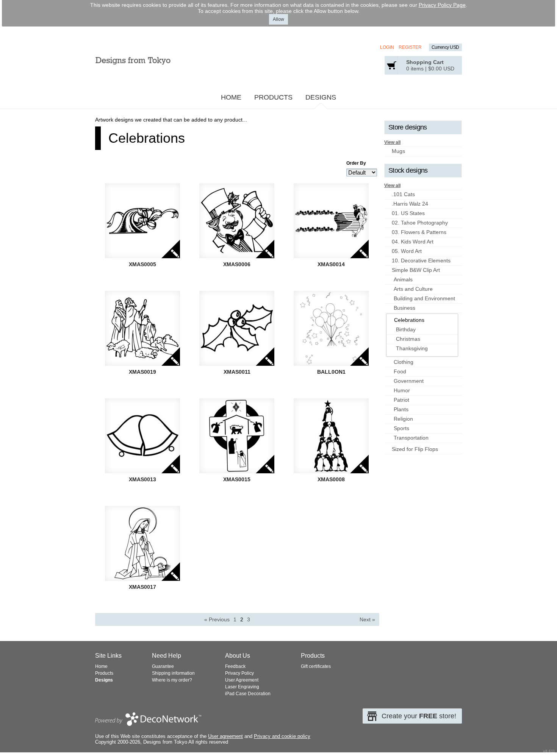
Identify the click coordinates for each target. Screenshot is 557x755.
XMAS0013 (142, 479)
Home (231, 97)
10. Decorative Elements (421, 260)
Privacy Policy (239, 673)
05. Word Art (407, 251)
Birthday (406, 329)
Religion (403, 419)
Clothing (403, 362)
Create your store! (419, 716)
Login (387, 47)
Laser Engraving (242, 686)
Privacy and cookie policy (282, 736)
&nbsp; (142, 221)
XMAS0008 (331, 479)
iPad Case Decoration (248, 693)
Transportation (411, 438)
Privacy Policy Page (442, 5)
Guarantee (163, 666)
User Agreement (241, 680)
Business (404, 308)
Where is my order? (172, 680)
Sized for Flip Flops (415, 449)
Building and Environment (424, 298)
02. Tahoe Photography (420, 223)
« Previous (217, 619)
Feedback (235, 666)
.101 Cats (403, 194)
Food (400, 371)
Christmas (408, 339)
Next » (367, 619)
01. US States (408, 213)
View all (392, 142)
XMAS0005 (142, 264)
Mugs (398, 151)
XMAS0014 (331, 264)
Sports (401, 428)
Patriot (401, 400)
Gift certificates (316, 666)
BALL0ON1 (331, 372)
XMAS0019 (142, 372)
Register (410, 47)
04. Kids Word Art (412, 242)
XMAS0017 (142, 587)
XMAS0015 (236, 479)
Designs (320, 97)
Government (409, 381)
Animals (403, 279)
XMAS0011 (237, 372)
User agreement (225, 736)
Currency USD (445, 47)
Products (273, 97)
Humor (402, 390)
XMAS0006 (236, 264)
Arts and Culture (413, 289)
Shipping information (173, 673)
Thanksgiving (412, 348)
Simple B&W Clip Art (416, 270)
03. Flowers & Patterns (419, 232)
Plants (401, 409)
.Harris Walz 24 (410, 204)
